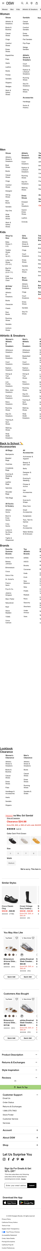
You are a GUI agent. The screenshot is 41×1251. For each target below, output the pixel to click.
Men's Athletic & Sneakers (26, 342)
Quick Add (11, 977)
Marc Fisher (9, 599)
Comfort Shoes (8, 44)
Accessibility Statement (9, 1235)
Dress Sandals (26, 34)
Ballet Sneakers (8, 357)
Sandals (8, 78)
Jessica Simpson (8, 594)
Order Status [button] (8, 1102)
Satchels (8, 488)
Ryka (25, 598)
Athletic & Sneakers (9, 22)
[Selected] (21, 954)
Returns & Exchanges (12, 1106)
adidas (26, 557)
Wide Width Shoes (7, 216)
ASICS (26, 561)
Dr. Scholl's (9, 579)
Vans (25, 616)
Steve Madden (8, 611)
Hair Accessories (27, 491)
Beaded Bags (8, 459)
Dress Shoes (7, 50)
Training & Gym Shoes (9, 422)
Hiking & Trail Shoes (8, 376)
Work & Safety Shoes (8, 92)
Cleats (7, 308)
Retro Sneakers (8, 403)
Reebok (26, 595)
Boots (7, 171)
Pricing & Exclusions (8, 1242)
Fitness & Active (26, 485)
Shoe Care (27, 506)
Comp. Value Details (8, 1238)
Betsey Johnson (8, 562)
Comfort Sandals (26, 28)
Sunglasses (27, 516)
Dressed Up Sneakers (25, 204)
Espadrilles (9, 55)
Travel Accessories (27, 527)
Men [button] (12, 9)
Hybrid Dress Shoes (24, 212)
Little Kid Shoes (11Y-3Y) (8, 262)
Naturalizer (9, 603)
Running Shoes (26, 78)
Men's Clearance (28, 756)
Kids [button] (18, 9)
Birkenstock (9, 567)
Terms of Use (6, 1225)
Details (23, 1179)
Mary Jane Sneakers (9, 391)
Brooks (26, 565)
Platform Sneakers (8, 397)
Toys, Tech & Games (27, 521)
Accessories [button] (28, 97)
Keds (25, 573)
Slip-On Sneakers (26, 84)
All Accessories (28, 451)
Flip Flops (26, 43)
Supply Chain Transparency (10, 1229)
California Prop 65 (7, 1245)
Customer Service (10, 1118)
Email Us (6, 1098)
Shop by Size (9, 236)
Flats (7, 59)
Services (6, 1123)
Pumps (7, 75)
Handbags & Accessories (10, 792)
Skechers (27, 606)
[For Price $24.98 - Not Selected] (12, 840)
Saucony (27, 602)
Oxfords (24, 222)
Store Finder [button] (8, 1114)
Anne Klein (9, 557)
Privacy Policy (6, 1219)
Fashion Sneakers (8, 369)
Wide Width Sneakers (8, 436)
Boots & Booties (8, 28)
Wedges (8, 86)
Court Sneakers (26, 65)
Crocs (7, 571)
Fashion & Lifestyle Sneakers (26, 71)
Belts (25, 468)
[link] (10, 908)
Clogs (7, 39)
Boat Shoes (7, 166)
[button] (16, 938)
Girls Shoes (24, 236)
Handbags (26, 101)
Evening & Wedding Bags (9, 476)
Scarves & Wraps (27, 501)
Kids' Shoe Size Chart (9, 278)
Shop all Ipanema (13, 818)
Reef (7, 607)
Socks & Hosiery (26, 106)
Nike (25, 587)
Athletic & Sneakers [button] (30, 9)
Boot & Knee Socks (8, 518)
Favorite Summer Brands (9, 551)
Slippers (8, 82)
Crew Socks (7, 525)
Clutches (8, 464)
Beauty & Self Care (26, 463)
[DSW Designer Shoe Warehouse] (10, 3)
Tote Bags (9, 498)
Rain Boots (7, 201)
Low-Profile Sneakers (8, 384)
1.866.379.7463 (10, 1110)
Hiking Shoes (7, 196)
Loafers (8, 67)
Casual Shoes (8, 34)
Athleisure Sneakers (9, 351)
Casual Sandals (26, 22)
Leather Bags (8, 483)
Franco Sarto (8, 584)
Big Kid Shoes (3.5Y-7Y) (9, 270)
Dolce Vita (9, 575)
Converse (27, 569)
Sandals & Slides (27, 792)
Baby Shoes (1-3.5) (8, 244)
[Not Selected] (5, 954)
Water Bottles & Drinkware (28, 533)
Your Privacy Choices (13, 1232)
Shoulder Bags (8, 493)
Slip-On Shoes (25, 271)
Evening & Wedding (27, 479)
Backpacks (9, 454)
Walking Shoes (26, 90)
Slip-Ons (8, 210)
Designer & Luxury (27, 473)
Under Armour (26, 611)
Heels (7, 63)
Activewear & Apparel (28, 457)
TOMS (7, 616)
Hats (24, 496)
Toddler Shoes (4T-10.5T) (8, 253)
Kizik (25, 577)
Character (9, 304)
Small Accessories (27, 511)
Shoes (8, 17)
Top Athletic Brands (27, 551)
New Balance (27, 582)
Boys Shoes (24, 278)
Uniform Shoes (8, 329)
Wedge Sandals (26, 48)
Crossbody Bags (9, 469)
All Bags (8, 450)
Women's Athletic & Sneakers (9, 342)
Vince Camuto (8, 621)
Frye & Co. (9, 589)
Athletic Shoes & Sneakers (27, 57)
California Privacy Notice (10, 1222)
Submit (32, 1185)
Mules (7, 71)
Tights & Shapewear (9, 539)
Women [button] (5, 9)
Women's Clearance (9, 756)
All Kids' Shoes (8, 287)
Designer (8, 191)
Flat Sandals (27, 39)
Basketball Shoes (26, 357)
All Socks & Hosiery (9, 504)
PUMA (26, 591)
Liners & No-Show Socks (8, 532)
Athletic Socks (8, 511)
